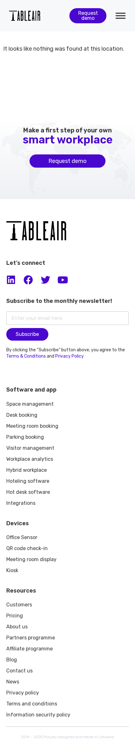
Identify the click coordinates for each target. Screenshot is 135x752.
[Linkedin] (11, 280)
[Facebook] (28, 280)
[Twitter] (45, 280)
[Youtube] (63, 280)
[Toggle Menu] (121, 16)
